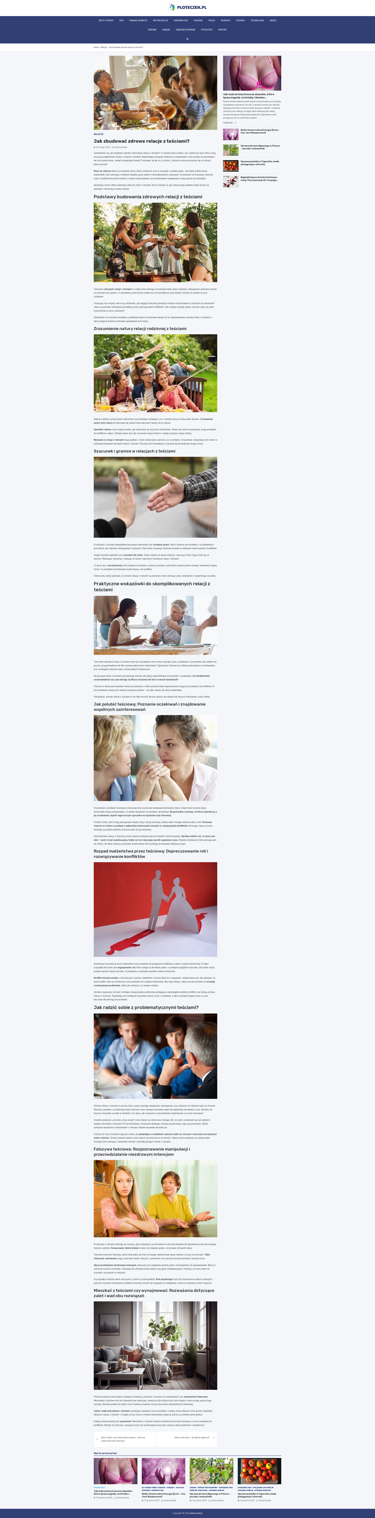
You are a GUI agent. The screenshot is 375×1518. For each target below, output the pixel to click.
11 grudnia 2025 (199, 1500)
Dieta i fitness (106, 20)
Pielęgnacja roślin (263, 1488)
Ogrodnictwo (181, 20)
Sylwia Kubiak (120, 147)
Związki (166, 30)
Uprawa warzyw (262, 1490)
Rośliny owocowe (199, 1490)
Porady (170, 1488)
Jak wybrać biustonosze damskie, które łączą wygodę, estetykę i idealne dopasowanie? (248, 97)
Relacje (98, 134)
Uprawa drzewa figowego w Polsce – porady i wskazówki (260, 147)
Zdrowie (152, 30)
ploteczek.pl (196, 1513)
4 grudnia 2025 (247, 1500)
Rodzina (240, 20)
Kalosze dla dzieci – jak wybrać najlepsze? (192, 1437)
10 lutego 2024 (103, 147)
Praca (211, 20)
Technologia (257, 20)
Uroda (273, 20)
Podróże (198, 20)
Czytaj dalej (228, 122)
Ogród (193, 1488)
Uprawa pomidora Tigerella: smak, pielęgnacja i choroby (260, 163)
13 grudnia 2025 (152, 1500)
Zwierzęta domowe (185, 30)
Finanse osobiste (138, 20)
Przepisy (225, 20)
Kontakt (222, 30)
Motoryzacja (160, 20)
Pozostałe (207, 30)
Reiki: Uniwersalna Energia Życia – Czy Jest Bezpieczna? (260, 131)
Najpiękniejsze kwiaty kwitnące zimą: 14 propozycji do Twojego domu (259, 180)
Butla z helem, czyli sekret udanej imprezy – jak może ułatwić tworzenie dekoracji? (123, 1439)
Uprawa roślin (216, 1490)
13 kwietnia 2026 (104, 1497)
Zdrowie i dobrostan (152, 1490)
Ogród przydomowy (207, 1488)
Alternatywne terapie (154, 1488)
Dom (121, 20)
